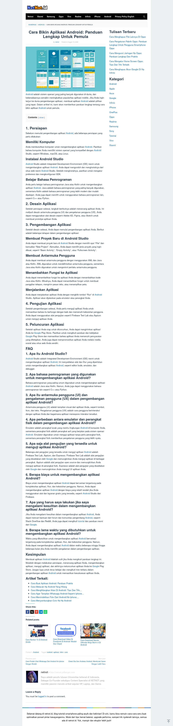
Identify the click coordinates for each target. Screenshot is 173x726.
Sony (111, 130)
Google (37, 332)
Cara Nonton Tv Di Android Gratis (36, 640)
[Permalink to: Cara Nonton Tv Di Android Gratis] (38, 630)
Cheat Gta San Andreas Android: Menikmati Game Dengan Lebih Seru (86, 661)
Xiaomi (112, 145)
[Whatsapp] (45, 612)
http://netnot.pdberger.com (62, 672)
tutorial (81, 521)
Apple (112, 88)
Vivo (111, 140)
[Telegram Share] (41, 612)
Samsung (113, 126)
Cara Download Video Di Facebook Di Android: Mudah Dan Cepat (65, 641)
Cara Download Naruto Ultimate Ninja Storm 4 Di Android (91, 642)
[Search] (144, 16)
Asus (111, 93)
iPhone (112, 107)
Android (29, 94)
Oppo (111, 116)
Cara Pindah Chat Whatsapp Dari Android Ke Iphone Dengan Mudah (45, 661)
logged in (42, 696)
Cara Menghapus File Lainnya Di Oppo (127, 36)
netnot (44, 672)
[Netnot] (37, 7)
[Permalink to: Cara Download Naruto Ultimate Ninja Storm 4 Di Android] (93, 630)
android (49, 652)
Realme (113, 121)
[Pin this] (36, 612)
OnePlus (113, 112)
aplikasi (56, 652)
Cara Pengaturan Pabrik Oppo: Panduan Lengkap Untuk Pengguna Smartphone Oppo (128, 45)
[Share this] (28, 612)
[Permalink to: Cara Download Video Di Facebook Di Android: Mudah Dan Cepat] (65, 630)
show (41, 117)
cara (66, 652)
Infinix (112, 102)
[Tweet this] (32, 612)
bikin (61, 652)
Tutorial (112, 135)
